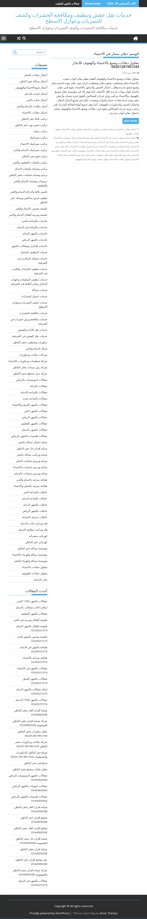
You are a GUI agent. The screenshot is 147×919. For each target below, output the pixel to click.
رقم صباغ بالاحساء (88, 142)
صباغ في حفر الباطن (35, 763)
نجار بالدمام (40, 579)
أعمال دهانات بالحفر (35, 75)
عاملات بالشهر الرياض (34, 511)
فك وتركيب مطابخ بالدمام (32, 529)
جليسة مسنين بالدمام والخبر (31, 208)
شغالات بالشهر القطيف (67, 3)
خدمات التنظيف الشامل (33, 252)
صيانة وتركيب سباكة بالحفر (32, 454)
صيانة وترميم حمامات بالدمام (31, 473)
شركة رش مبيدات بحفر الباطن (30, 367)
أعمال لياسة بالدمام (36, 93)
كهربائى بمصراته (38, 536)
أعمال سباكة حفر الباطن (33, 81)
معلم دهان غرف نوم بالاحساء (82, 154)
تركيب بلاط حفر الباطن (34, 118)
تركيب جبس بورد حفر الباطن (31, 125)
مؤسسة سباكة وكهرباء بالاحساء (29, 554)
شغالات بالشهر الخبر (35, 411)
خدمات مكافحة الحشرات (33, 313)
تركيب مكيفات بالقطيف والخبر (30, 162)
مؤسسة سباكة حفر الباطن (32, 548)
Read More (130, 121)
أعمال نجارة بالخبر (36, 100)
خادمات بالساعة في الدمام (32, 227)
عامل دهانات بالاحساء (120, 150)
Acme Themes (109, 913)
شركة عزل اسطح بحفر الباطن (30, 373)
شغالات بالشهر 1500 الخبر (32, 601)
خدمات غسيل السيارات (34, 296)
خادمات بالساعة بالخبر (34, 221)
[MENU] (3, 38)
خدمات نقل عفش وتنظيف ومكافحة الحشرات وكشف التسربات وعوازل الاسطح (73, 18)
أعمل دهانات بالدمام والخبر (32, 106)
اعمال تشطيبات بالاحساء (65, 137)
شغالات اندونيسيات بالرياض (31, 379)
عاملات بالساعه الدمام (34, 498)
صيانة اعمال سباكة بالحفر (32, 442)
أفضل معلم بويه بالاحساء (89, 137)
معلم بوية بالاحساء (123, 154)
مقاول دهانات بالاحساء (72, 129)
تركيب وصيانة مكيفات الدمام (31, 168)
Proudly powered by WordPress (50, 913)
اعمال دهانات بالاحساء (126, 129)
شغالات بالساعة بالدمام (34, 392)
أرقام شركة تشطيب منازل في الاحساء (118, 137)
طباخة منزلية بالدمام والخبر (31, 479)
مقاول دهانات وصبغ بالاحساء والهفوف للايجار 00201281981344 (105, 65)
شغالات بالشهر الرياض (34, 417)
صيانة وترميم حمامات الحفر (31, 461)
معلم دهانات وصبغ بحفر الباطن (30, 769)
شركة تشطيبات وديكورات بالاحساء (99, 129)
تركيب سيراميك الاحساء (33, 143)
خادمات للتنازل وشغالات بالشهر (29, 246)
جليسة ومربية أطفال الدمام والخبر (28, 214)
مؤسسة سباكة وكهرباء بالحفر (30, 561)
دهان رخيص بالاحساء (129, 142)
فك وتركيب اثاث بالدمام (34, 523)
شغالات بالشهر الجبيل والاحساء (29, 404)
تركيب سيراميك (38, 137)
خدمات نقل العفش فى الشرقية (29, 336)
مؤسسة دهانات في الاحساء (73, 150)
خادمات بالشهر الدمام (35, 233)
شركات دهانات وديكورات (33, 354)
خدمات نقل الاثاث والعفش (32, 329)
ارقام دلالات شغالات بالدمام (31, 607)
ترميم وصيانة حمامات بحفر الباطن (28, 175)
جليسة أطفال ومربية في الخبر (30, 620)
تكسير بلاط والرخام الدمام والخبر (28, 191)
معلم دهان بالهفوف (104, 154)
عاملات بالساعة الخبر (35, 492)
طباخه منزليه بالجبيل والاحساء (30, 486)
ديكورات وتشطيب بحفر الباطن (30, 342)
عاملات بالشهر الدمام (35, 504)
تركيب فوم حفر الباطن (34, 156)
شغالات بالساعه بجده (35, 398)
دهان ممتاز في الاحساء (108, 142)
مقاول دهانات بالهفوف (34, 573)
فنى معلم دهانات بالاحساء (97, 150)
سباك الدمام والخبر (36, 348)
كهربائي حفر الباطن (36, 542)
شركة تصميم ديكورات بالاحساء (84, 146)
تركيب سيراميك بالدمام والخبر (30, 150)
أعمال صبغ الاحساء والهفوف (31, 87)
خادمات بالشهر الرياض (34, 239)
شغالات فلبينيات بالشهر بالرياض (29, 436)
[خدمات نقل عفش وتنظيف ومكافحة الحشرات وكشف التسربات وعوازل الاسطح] (135, 37)
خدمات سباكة (39, 290)
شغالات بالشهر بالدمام (34, 429)
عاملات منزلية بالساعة (34, 517)
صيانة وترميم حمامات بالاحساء (30, 467)
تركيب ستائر (40, 131)
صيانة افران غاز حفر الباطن (31, 448)
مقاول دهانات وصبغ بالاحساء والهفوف (91, 159)
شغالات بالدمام (38, 386)
